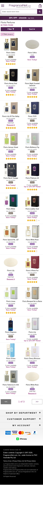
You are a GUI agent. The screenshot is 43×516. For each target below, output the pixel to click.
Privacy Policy (17, 461)
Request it (11, 125)
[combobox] (21, 11)
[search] (36, 5)
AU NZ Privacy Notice (29, 461)
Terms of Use (7, 461)
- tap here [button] (21, 18)
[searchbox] (19, 11)
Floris (8, 34)
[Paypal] (35, 433)
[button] (2, 6)
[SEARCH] (39, 11)
